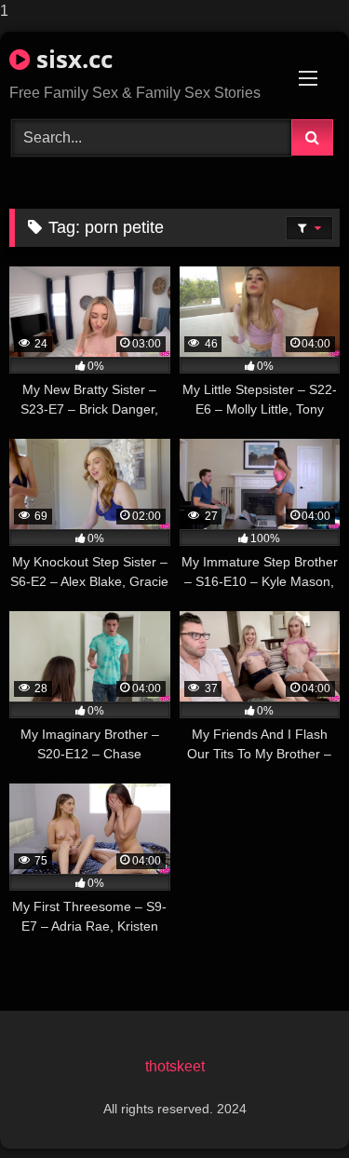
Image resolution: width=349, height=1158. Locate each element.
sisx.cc (71, 58)
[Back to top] (291, 1106)
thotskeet (175, 1066)
